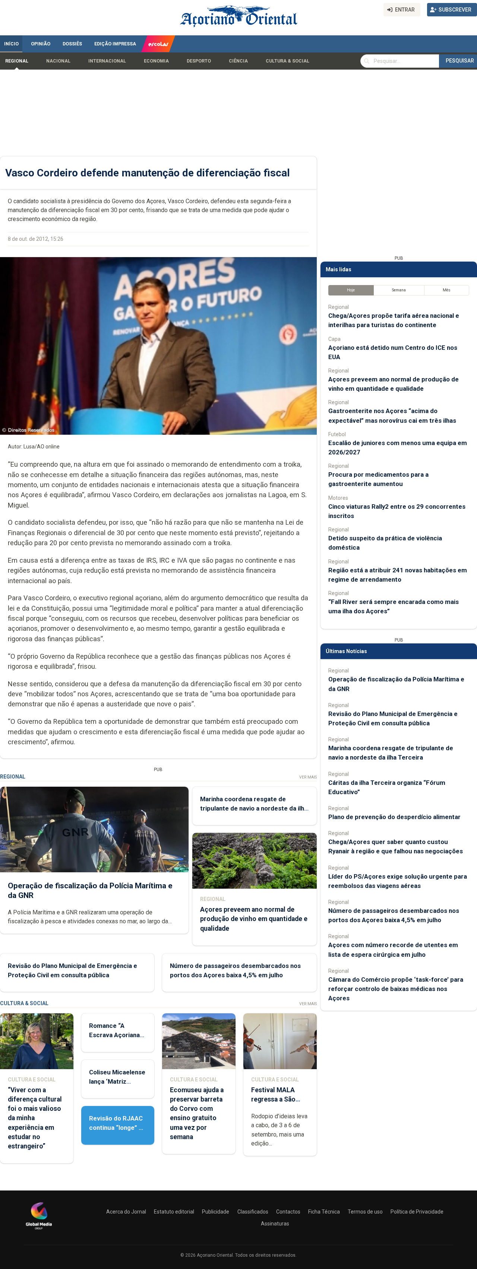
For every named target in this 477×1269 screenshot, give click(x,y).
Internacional (107, 61)
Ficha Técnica (324, 1212)
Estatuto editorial (174, 1212)
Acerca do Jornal (126, 1212)
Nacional (58, 61)
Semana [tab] (399, 290)
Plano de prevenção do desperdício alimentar (394, 817)
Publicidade (215, 1212)
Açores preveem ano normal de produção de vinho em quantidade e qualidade (253, 919)
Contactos (288, 1212)
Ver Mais (308, 777)
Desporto (199, 61)
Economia (156, 61)
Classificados (252, 1212)
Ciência (238, 61)
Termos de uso (365, 1212)
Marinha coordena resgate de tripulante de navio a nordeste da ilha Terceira (253, 808)
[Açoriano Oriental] (39, 1230)
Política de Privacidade (417, 1212)
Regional (16, 61)
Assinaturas (275, 1224)
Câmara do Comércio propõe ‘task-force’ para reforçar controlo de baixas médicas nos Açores (395, 989)
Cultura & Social (287, 61)
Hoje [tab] (351, 290)
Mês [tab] (447, 290)
